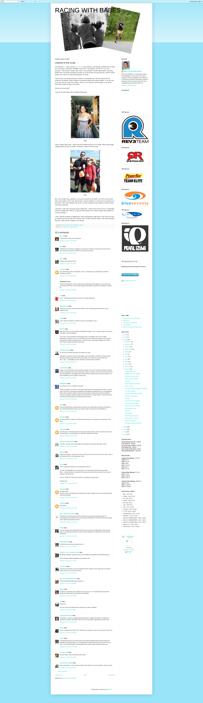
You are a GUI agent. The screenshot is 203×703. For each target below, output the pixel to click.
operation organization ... (132, 396)
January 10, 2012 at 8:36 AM (68, 290)
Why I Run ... (126, 320)
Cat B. (61, 628)
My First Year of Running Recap (132, 327)
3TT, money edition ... (131, 391)
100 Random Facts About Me (131, 318)
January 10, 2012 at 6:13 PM (68, 596)
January (127, 369)
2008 (125, 434)
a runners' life (64, 652)
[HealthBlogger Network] (129, 537)
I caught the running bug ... (130, 322)
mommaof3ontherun (66, 615)
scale (61, 226)
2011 (125, 427)
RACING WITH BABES (88, 10)
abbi (61, 246)
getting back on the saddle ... (133, 373)
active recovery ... (130, 386)
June (126, 356)
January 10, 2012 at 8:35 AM (68, 276)
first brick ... (128, 411)
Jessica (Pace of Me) (66, 663)
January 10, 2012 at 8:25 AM (68, 241)
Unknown (62, 417)
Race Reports (127, 325)
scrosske (62, 269)
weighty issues (73, 226)
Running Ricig (64, 306)
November (128, 344)
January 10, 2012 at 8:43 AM (68, 323)
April (126, 361)
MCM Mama (63, 383)
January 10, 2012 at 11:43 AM (68, 497)
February (127, 366)
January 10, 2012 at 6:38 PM (68, 610)
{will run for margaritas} (67, 441)
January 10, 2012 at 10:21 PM (68, 646)
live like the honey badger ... (133, 401)
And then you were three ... (132, 376)
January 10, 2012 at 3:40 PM (68, 573)
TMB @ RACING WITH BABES (133, 71)
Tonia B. (129, 547)
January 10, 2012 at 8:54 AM (68, 399)
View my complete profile (129, 85)
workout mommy (65, 350)
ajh (61, 601)
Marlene (62, 329)
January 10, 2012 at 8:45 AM (68, 362)
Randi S (62, 452)
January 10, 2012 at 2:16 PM (68, 560)
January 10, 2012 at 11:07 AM (68, 458)
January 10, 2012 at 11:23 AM (68, 483)
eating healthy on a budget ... (133, 383)
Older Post (112, 675)
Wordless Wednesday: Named (133, 393)
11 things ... (128, 381)
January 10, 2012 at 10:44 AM (68, 446)
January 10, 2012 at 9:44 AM (68, 423)
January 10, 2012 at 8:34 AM (68, 263)
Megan (62, 589)
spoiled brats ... (129, 413)
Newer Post (59, 675)
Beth (61, 405)
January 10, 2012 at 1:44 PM (68, 546)
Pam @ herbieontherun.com (68, 578)
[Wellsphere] (129, 553)
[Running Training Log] (129, 280)
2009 (125, 432)
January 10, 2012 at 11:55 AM (68, 522)
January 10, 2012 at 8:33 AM (68, 253)
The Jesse (63, 566)
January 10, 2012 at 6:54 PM (68, 622)
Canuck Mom (64, 368)
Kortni (61, 259)
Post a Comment (62, 671)
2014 (125, 335)
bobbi (61, 318)
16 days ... (128, 398)
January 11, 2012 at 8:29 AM (68, 667)
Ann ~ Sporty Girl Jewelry (67, 513)
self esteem (66, 226)
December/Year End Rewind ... (133, 423)
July (126, 354)
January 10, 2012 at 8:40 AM (68, 300)
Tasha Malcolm (64, 542)
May (126, 359)
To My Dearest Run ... (131, 371)
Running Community (129, 549)
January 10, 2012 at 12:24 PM (68, 536)
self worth (79, 67)
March (127, 364)
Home (85, 675)
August (127, 352)
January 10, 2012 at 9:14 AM (68, 411)
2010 (125, 429)
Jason (61, 464)
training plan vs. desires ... (132, 418)
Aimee (62, 638)
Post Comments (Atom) (69, 678)
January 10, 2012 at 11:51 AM (68, 508)
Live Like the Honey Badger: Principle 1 (136, 388)
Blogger (109, 689)
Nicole (62, 528)
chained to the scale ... (131, 408)
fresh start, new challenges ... (133, 406)
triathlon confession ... (131, 421)
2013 (125, 337)
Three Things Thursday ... (132, 378)
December (128, 342)
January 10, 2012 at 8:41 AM (68, 313)
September (128, 349)
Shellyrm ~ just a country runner (69, 552)
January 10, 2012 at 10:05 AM (68, 436)
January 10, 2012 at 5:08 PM (68, 583)
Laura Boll (63, 429)
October (127, 347)
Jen (61, 295)
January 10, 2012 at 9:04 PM (68, 632)
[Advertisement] (135, 298)
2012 (125, 340)
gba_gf (62, 236)
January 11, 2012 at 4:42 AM (68, 657)
